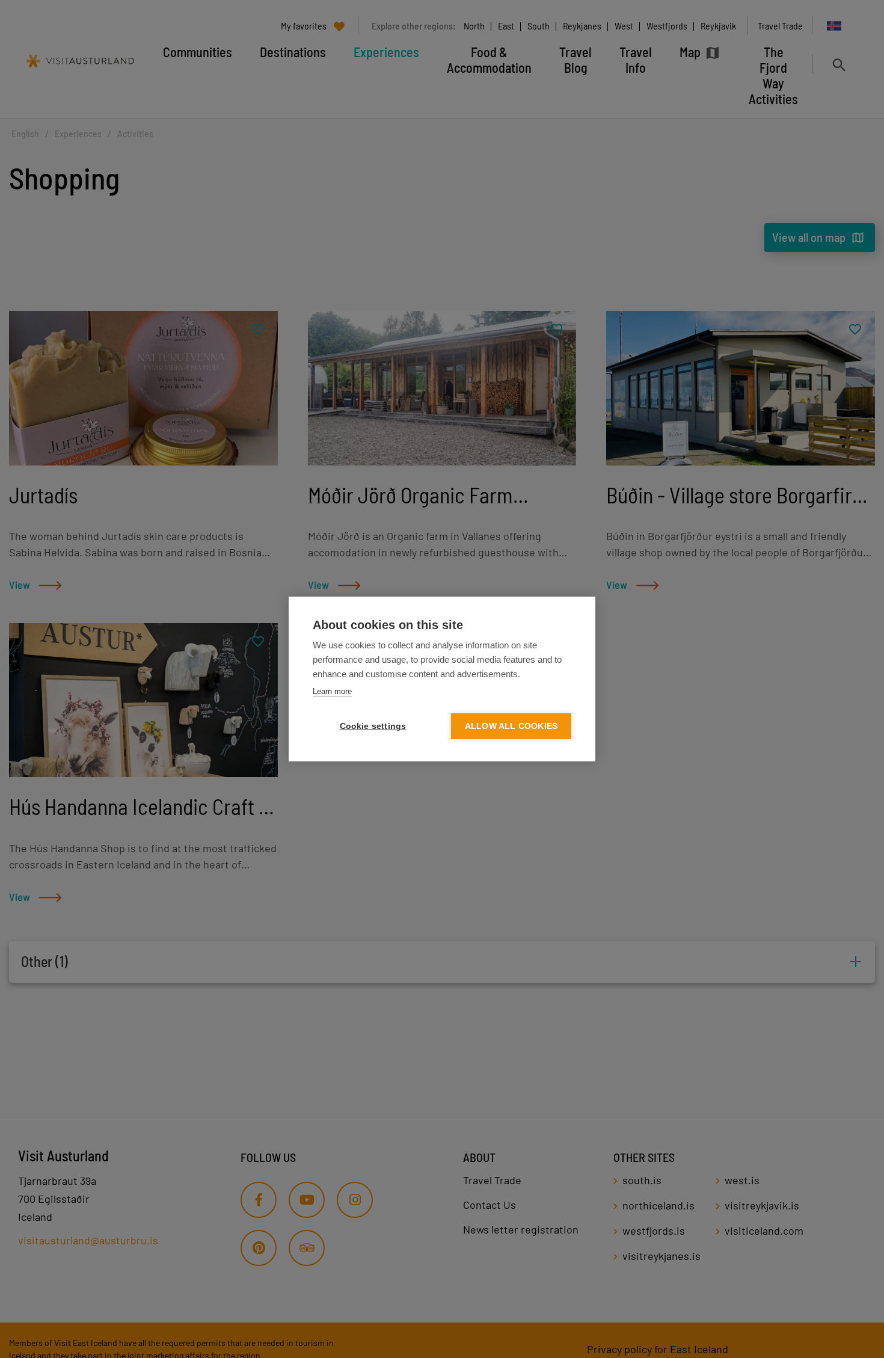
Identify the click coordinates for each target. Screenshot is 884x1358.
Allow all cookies (511, 726)
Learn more (332, 691)
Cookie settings (373, 726)
